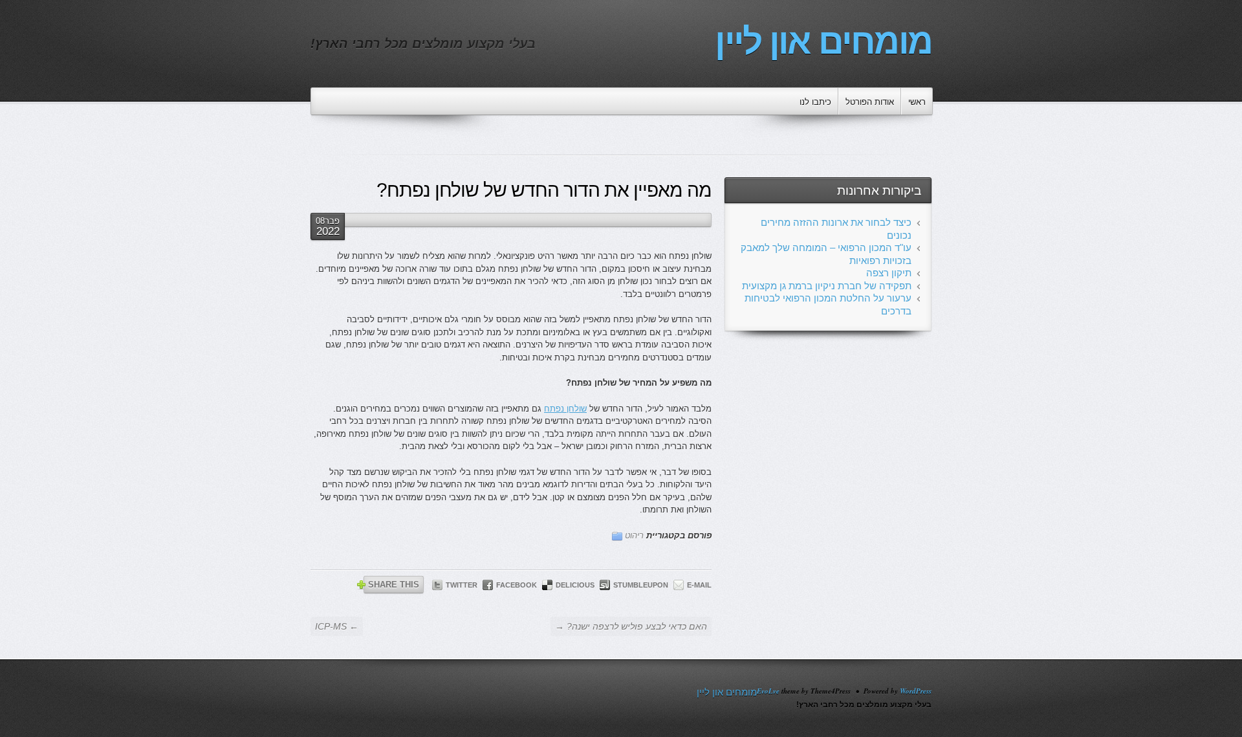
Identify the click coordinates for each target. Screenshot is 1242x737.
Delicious (575, 585)
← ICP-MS (336, 626)
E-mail (699, 585)
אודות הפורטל (869, 102)
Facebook (516, 585)
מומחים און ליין (823, 41)
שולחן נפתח (565, 408)
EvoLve (768, 691)
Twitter (461, 585)
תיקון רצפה (888, 272)
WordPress (916, 691)
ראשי (917, 102)
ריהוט (634, 535)
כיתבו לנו (815, 102)
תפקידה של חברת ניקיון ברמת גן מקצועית (826, 285)
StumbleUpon (640, 585)
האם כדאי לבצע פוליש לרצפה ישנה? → (631, 626)
